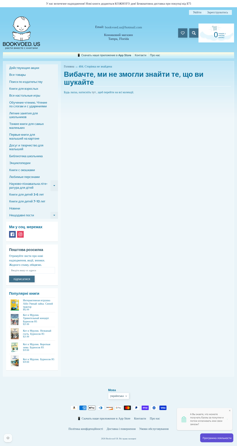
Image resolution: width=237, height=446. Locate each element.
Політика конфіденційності (86, 428)
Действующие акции (24, 68)
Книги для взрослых (23, 88)
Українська (117, 395)
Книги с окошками (22, 170)
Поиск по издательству (26, 82)
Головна (69, 66)
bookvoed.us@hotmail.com (123, 27)
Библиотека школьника (26, 156)
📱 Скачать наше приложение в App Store (104, 55)
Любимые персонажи (24, 177)
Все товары (17, 75)
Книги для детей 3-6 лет (26, 194)
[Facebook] (12, 234)
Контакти (140, 55)
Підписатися (22, 279)
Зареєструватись (217, 12)
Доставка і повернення (121, 428)
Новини (14, 208)
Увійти (197, 12)
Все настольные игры (24, 95)
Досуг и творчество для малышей (26, 147)
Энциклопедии (20, 163)
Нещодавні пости (33, 216)
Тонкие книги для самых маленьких (26, 125)
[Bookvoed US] (21, 32)
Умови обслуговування (153, 428)
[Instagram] (20, 234)
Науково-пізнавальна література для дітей (33, 186)
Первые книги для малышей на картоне (24, 136)
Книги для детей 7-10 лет (27, 201)
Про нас (155, 55)
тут (94, 92)
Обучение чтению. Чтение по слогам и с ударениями (28, 104)
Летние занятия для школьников (23, 115)
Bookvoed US (112, 438)
